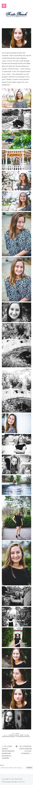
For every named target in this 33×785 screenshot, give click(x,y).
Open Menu (4, 6)
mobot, (22, 735)
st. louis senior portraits (23, 736)
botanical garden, (14, 735)
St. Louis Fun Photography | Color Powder (25, 750)
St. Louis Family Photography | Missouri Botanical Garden (8, 752)
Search (2, 765)
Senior (17, 733)
